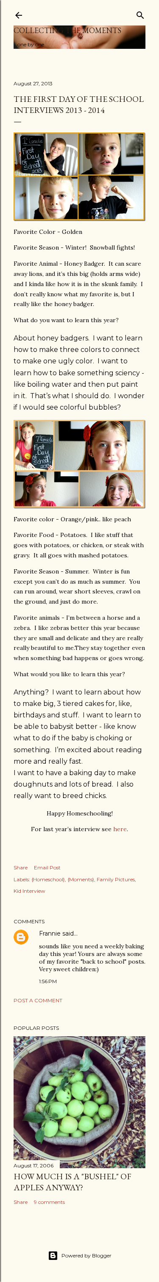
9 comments (49, 1202)
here (120, 829)
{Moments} (80, 879)
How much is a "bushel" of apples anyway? (72, 1182)
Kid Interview (29, 891)
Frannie (50, 933)
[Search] (140, 13)
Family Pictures (116, 879)
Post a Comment (38, 1000)
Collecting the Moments (67, 30)
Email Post (47, 867)
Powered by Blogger (86, 1255)
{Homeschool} (48, 879)
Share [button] (21, 867)
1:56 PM (48, 981)
